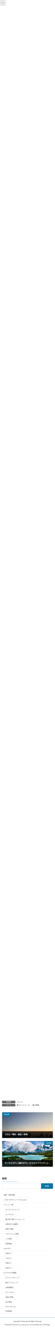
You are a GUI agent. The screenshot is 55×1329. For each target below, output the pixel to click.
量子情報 (35, 1105)
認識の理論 (9, 1229)
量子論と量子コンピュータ (15, 1219)
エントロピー (10, 1214)
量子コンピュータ (23, 1105)
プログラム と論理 (12, 1234)
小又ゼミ (8, 1258)
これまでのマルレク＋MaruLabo (15, 1200)
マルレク (20, 1102)
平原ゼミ (8, 1263)
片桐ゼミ (8, 1268)
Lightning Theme (27, 1324)
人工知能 (8, 1239)
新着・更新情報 (9, 1195)
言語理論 (8, 1244)
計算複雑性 (9, 1287)
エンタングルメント (12, 1209)
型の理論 (8, 1302)
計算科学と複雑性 (11, 1224)
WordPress (16, 1324)
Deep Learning (10, 1306)
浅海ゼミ (8, 1253)
